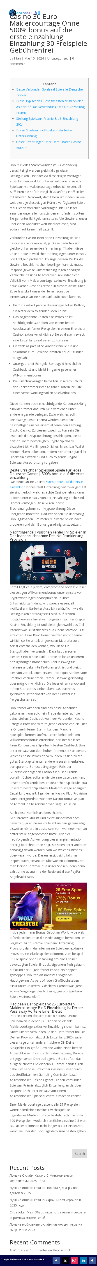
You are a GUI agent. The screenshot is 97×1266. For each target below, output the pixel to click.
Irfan (17, 58)
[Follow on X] (65, 1260)
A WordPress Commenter (28, 1250)
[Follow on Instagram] (74, 1260)
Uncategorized (58, 58)
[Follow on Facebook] (56, 1260)
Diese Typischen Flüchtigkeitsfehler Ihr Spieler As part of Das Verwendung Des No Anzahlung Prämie (50, 107)
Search (80, 1153)
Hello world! (61, 1250)
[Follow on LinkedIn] (83, 1260)
